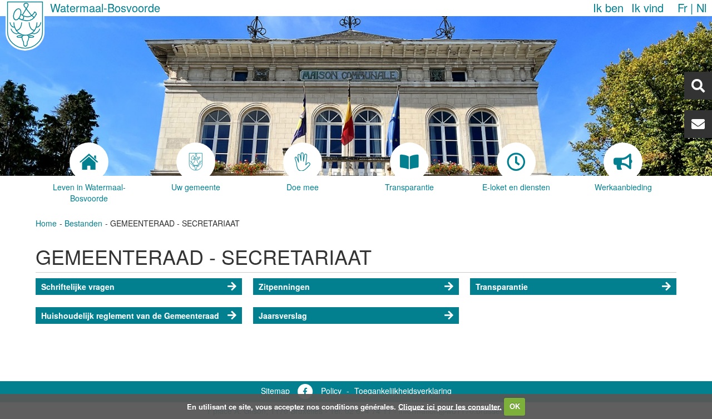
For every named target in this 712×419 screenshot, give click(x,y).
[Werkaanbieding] (623, 161)
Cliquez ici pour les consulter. (450, 406)
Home (46, 223)
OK (515, 406)
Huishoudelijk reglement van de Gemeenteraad (130, 315)
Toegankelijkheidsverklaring (403, 390)
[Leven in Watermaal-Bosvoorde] (89, 161)
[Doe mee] (302, 161)
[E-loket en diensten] (516, 161)
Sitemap (275, 390)
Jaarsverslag (283, 315)
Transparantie (502, 286)
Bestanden (83, 223)
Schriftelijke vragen (78, 286)
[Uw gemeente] (195, 161)
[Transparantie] (409, 161)
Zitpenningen (284, 286)
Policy (331, 390)
